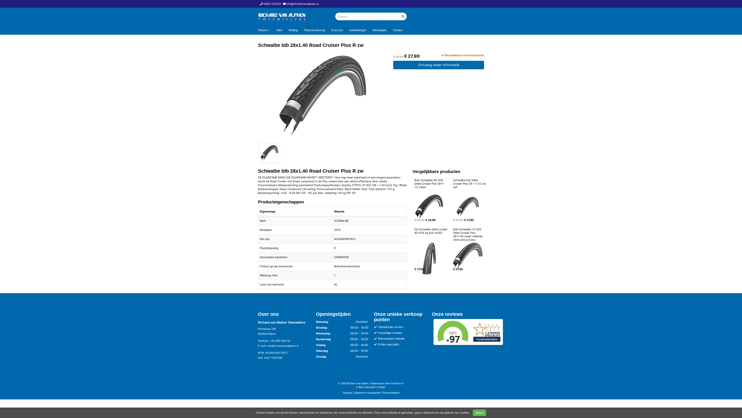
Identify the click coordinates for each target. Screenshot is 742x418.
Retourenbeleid (391, 392)
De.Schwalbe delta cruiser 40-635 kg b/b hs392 (431, 231)
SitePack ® (397, 383)
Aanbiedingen (357, 30)
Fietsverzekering (314, 30)
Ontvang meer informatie (438, 65)
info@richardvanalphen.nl (283, 345)
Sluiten (479, 412)
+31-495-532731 (280, 340)
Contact (398, 30)
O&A (279, 30)
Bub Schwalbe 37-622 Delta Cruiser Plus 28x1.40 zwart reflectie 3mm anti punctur (468, 234)
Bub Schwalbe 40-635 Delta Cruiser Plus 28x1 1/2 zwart (429, 183)
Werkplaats (379, 30)
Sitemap (347, 392)
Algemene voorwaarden (367, 392)
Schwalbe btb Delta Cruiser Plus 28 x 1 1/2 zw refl (470, 183)
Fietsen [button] (263, 30)
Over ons (337, 30)
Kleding (293, 30)
